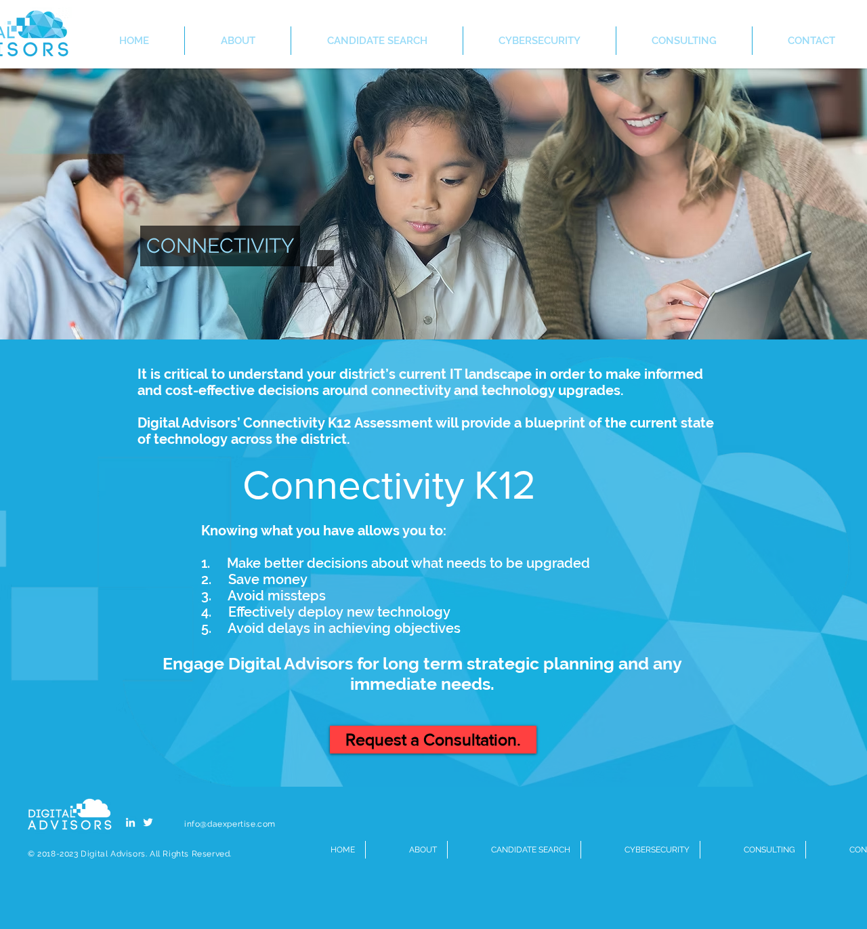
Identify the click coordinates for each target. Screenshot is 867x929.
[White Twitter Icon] (148, 822)
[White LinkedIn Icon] (130, 822)
